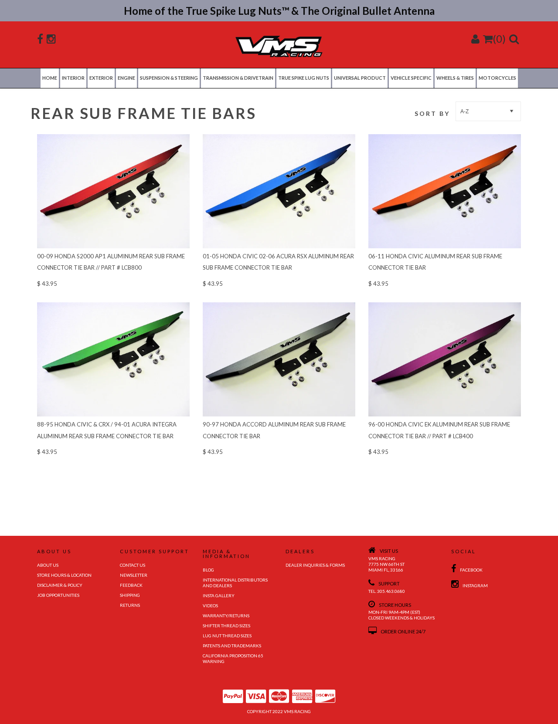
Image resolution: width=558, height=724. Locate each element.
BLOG (208, 569)
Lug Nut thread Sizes (227, 635)
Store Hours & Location (64, 575)
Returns (130, 605)
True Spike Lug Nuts (303, 78)
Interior (73, 78)
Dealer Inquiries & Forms (315, 565)
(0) (499, 38)
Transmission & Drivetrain (238, 78)
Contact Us (132, 565)
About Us (47, 565)
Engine (126, 78)
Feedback (131, 585)
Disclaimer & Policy (59, 585)
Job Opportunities (58, 595)
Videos (210, 605)
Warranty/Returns (226, 615)
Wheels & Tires (455, 78)
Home (49, 78)
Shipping (130, 595)
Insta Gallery (219, 595)
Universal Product (360, 78)
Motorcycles (497, 78)
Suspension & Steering (169, 78)
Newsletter (133, 575)
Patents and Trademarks (232, 645)
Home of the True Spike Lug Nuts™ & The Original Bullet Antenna (279, 10)
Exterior (101, 78)
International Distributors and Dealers (235, 582)
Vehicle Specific (411, 78)
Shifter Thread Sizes (226, 625)
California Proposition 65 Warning (233, 658)
